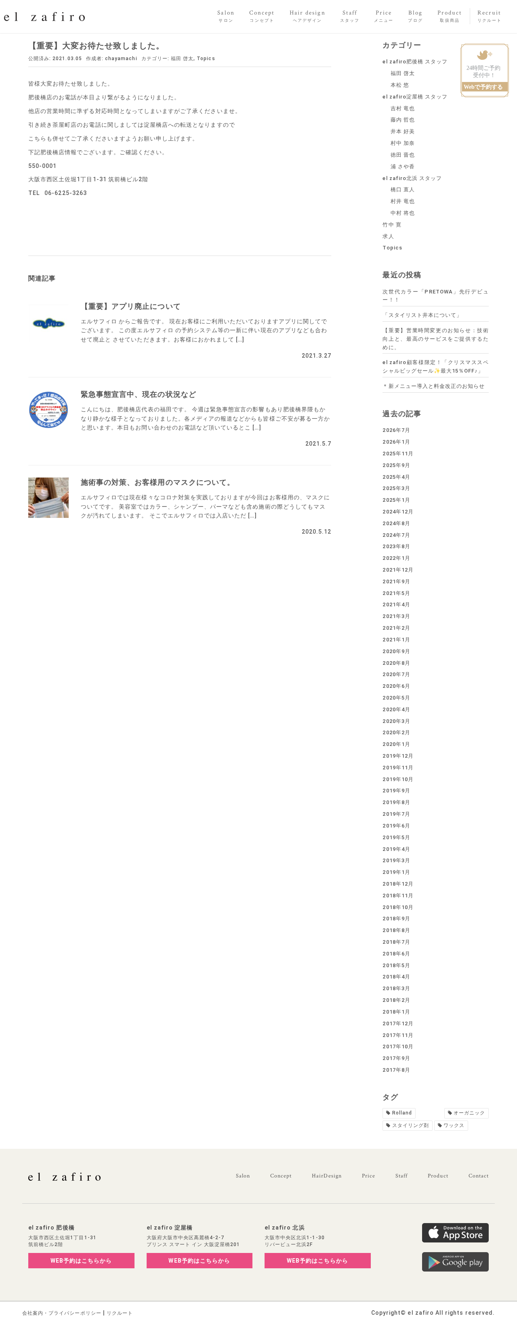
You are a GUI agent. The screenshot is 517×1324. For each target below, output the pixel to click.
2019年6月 (396, 826)
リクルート (120, 1313)
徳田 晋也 (403, 155)
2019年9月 (396, 791)
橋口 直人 (403, 189)
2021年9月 (396, 581)
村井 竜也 (403, 201)
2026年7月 (396, 430)
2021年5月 (396, 593)
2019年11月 (397, 768)
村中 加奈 (403, 143)
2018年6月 (396, 954)
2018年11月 (397, 895)
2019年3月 (396, 860)
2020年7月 (396, 674)
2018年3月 (396, 988)
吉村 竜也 (403, 108)
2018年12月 (397, 884)
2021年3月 (396, 616)
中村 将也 (403, 213)
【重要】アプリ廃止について (131, 306)
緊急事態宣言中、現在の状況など (138, 394)
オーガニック (469, 1113)
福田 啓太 (182, 58)
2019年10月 (397, 779)
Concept (281, 1175)
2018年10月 (397, 907)
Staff (401, 1175)
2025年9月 (396, 465)
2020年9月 (396, 651)
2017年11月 (397, 1035)
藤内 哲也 (403, 120)
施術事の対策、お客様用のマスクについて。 (158, 482)
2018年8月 (396, 930)
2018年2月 (396, 1000)
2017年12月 (397, 1023)
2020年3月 (396, 721)
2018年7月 (396, 942)
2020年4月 (396, 709)
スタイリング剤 (410, 1125)
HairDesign (327, 1175)
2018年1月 (396, 1012)
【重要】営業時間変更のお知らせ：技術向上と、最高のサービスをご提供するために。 (435, 338)
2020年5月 (396, 698)
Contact (479, 1175)
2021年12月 (397, 570)
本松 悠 (400, 85)
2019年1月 (396, 872)
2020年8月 (396, 663)
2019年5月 (396, 837)
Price (368, 1175)
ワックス (453, 1125)
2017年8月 (396, 1070)
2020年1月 (396, 744)
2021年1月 (396, 640)
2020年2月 (396, 732)
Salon (243, 1175)
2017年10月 (397, 1046)
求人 (388, 236)
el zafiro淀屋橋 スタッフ (415, 97)
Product (438, 1175)
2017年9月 (396, 1058)
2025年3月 (396, 488)
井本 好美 (403, 131)
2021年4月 (396, 604)
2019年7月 (396, 814)
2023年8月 (396, 546)
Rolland (402, 1113)
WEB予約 (81, 1260)
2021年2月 (396, 628)
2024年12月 (397, 512)
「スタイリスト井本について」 (422, 315)
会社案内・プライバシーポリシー (61, 1313)
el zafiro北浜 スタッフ (412, 178)
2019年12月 (397, 756)
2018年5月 (396, 965)
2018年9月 (396, 918)
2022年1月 (396, 558)
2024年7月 (396, 535)
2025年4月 (396, 477)
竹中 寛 (391, 225)
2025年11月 (397, 453)
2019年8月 (396, 802)
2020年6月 (396, 686)
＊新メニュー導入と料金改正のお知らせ (433, 386)
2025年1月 (396, 500)
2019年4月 (396, 849)
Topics (206, 58)
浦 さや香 (403, 166)
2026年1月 (396, 442)
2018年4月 (396, 977)
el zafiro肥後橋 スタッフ (415, 62)
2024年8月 (396, 523)
